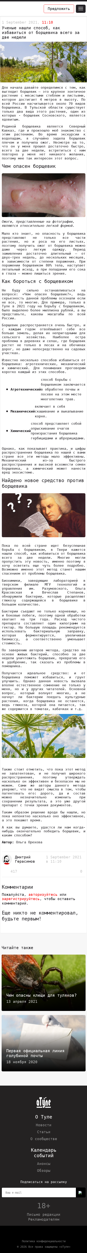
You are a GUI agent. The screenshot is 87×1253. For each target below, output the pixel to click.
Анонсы (43, 1163)
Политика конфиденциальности (44, 1241)
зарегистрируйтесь (21, 899)
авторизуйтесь (43, 894)
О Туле (43, 1117)
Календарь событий (43, 1152)
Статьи (43, 1132)
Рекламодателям (43, 1219)
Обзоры (43, 1170)
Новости (43, 1125)
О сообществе (43, 1139)
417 (14, 871)
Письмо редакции (43, 1214)
